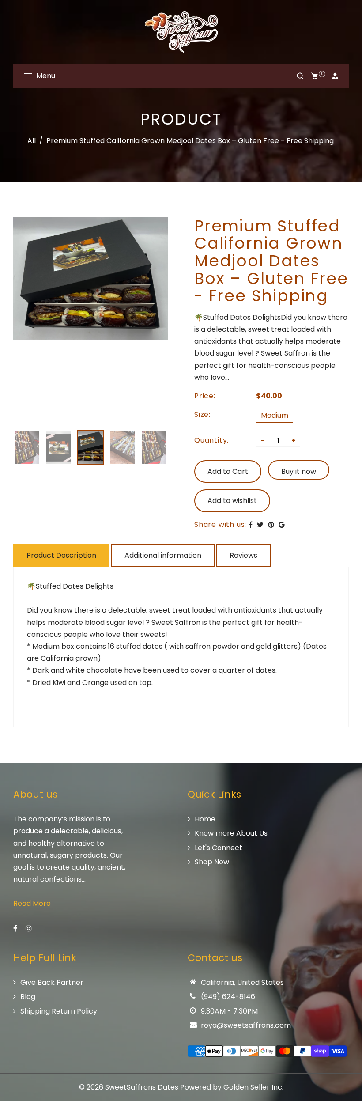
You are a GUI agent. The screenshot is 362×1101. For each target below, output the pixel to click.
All (31, 141)
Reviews (243, 555)
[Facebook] (16, 928)
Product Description (61, 555)
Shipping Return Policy (58, 1011)
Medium (274, 415)
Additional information (162, 555)
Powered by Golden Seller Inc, (231, 1087)
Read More (32, 903)
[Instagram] (30, 928)
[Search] (300, 76)
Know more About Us (231, 833)
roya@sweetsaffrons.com (246, 1025)
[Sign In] (335, 76)
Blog (27, 996)
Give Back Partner (51, 982)
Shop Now (212, 862)
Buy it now (298, 471)
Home (205, 819)
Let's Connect (218, 848)
